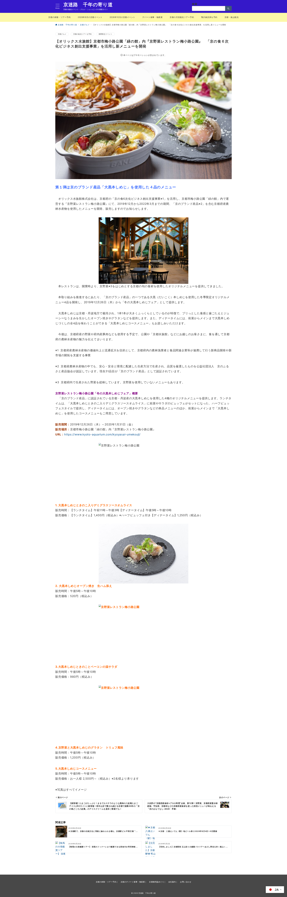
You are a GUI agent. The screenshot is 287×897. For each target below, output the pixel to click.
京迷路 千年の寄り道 (88, 4)
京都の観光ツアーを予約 (82, 34)
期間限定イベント (105, 34)
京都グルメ (62, 34)
